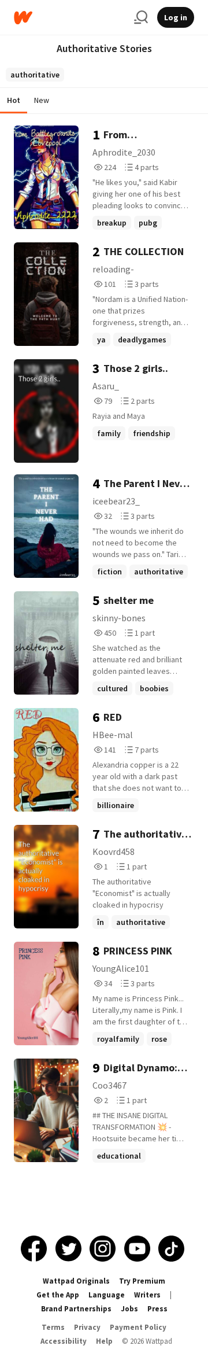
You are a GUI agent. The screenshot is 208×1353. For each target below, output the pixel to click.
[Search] (141, 17)
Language (106, 1295)
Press (157, 1309)
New (41, 100)
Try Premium (142, 1281)
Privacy (87, 1327)
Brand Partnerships (76, 1309)
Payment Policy (138, 1327)
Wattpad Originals (76, 1281)
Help (104, 1341)
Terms (53, 1327)
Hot (13, 100)
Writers (147, 1295)
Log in (175, 17)
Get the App (57, 1295)
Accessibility (63, 1341)
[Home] (69, 17)
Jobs (129, 1309)
